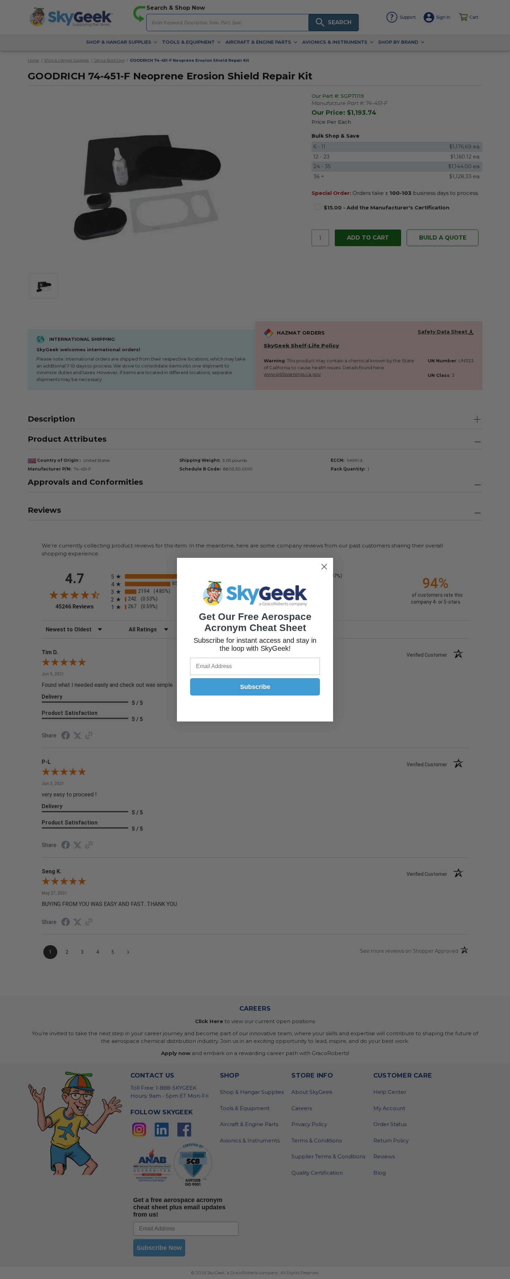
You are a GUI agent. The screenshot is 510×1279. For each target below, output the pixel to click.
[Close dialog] (324, 567)
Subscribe (255, 686)
